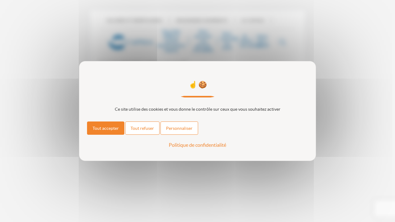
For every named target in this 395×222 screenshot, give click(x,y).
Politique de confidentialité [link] (197, 145)
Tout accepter (106, 128)
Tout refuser (142, 128)
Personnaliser (179, 128)
